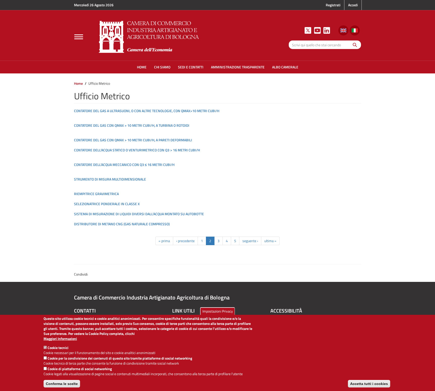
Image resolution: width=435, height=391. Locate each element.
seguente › (250, 240)
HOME (142, 67)
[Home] (149, 36)
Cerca (353, 44)
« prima (164, 240)
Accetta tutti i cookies (369, 384)
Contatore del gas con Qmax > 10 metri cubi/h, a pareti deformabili (133, 140)
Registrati (333, 5)
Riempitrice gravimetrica (96, 193)
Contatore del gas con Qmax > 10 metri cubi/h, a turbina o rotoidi (131, 125)
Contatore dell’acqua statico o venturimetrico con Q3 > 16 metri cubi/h (137, 150)
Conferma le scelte (62, 384)
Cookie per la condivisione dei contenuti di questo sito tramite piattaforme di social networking (120, 358)
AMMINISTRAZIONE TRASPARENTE (238, 67)
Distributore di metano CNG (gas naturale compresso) (122, 224)
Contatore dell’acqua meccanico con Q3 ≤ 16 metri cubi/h (124, 164)
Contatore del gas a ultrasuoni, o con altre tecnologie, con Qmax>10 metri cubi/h (146, 110)
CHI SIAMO (162, 67)
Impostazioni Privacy (217, 311)
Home (78, 83)
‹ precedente (185, 240)
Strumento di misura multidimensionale (110, 179)
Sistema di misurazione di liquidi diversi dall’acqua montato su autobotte (139, 213)
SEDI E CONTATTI (190, 67)
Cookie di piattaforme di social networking (80, 368)
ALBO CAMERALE (285, 67)
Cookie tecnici (58, 347)
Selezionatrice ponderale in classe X (107, 203)
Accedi (353, 5)
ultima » (270, 240)
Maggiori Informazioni (60, 338)
